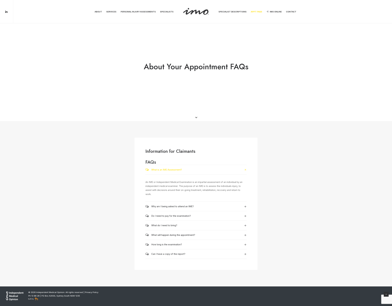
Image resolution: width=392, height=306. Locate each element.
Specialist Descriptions (233, 11)
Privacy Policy (91, 292)
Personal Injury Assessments (138, 11)
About (98, 11)
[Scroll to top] (386, 294)
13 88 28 (35, 296)
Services (111, 11)
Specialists (166, 11)
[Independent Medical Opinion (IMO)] (196, 12)
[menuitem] (9, 11)
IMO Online (276, 11)
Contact (291, 11)
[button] (9, 11)
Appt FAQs (256, 11)
